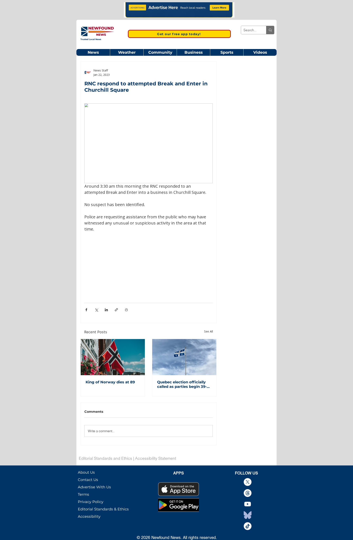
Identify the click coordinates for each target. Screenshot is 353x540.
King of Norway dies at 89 (110, 382)
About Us (86, 472)
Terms (83, 494)
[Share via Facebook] (86, 310)
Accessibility (89, 516)
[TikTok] (247, 526)
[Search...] (270, 30)
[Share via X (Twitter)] (96, 310)
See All (208, 331)
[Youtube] (247, 504)
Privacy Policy (90, 502)
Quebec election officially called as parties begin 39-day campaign (182, 384)
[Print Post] (126, 310)
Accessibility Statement (155, 458)
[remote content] (148, 262)
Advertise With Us (94, 487)
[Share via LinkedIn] (106, 310)
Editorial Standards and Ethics (105, 458)
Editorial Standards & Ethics (103, 509)
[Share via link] (116, 310)
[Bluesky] (247, 515)
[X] (247, 482)
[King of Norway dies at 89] (113, 357)
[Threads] (247, 493)
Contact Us (88, 480)
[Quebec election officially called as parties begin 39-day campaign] (184, 357)
